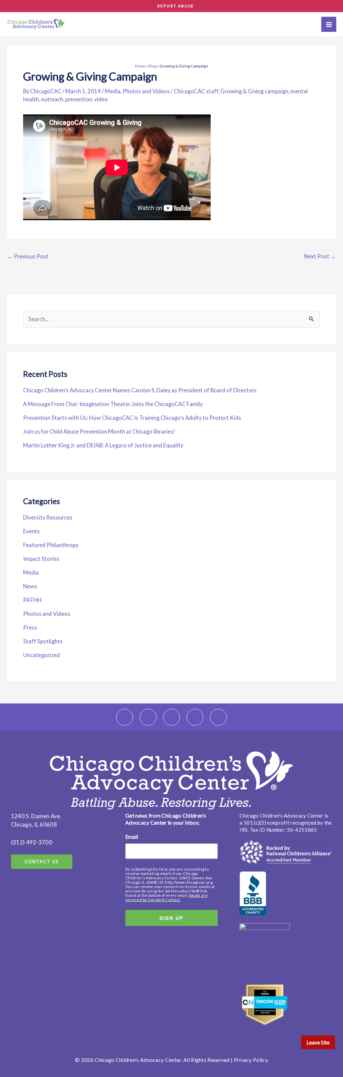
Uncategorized (41, 655)
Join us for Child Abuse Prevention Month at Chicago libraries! (99, 431)
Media (113, 91)
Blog (152, 66)
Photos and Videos (146, 91)
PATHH (32, 600)
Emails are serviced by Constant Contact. (166, 897)
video (101, 99)
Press (30, 627)
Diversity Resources (47, 517)
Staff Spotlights (43, 641)
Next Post (320, 256)
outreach (52, 99)
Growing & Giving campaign (254, 91)
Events (31, 531)
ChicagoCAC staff (196, 91)
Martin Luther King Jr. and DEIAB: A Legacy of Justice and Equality (103, 445)
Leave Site (318, 1042)
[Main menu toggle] (328, 24)
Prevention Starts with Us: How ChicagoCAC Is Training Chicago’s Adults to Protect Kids (132, 417)
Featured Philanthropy (50, 545)
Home (140, 66)
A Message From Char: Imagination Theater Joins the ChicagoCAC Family (113, 404)
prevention (78, 99)
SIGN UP (171, 918)
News (30, 586)
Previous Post (28, 256)
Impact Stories (41, 558)
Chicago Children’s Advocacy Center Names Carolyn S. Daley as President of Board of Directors (140, 390)
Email (131, 836)
